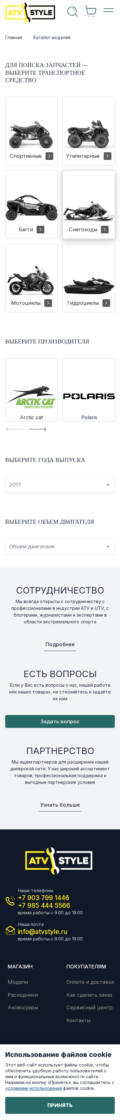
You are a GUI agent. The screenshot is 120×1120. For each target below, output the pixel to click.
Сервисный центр (89, 1007)
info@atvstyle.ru (42, 931)
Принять (60, 1105)
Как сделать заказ (89, 995)
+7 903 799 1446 (43, 898)
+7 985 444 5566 (44, 905)
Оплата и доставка (90, 982)
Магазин (20, 966)
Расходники (23, 995)
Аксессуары (23, 1007)
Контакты (78, 1020)
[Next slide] (38, 429)
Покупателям (86, 966)
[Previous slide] (14, 429)
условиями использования (33, 1088)
